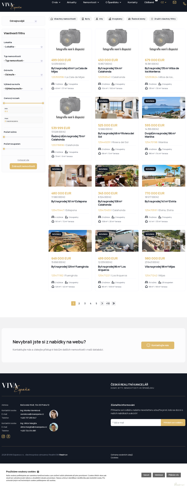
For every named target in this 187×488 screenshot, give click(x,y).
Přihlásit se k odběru (173, 422)
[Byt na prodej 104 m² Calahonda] (117, 41)
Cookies (114, 457)
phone (184, 3)
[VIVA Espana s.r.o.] (12, 7)
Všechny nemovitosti (64, 19)
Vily (99, 19)
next (102, 303)
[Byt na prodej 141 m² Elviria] (161, 176)
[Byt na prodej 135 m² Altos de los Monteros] (163, 41)
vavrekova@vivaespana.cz (32, 414)
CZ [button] (162, 2)
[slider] (4, 103)
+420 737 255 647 (28, 417)
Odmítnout (159, 475)
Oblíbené (149, 2)
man (63, 454)
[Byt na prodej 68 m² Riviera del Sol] (114, 108)
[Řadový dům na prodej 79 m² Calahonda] (70, 109)
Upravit (146, 475)
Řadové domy (135, 19)
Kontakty (132, 2)
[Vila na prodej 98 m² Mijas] (161, 241)
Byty (86, 19)
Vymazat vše (23, 160)
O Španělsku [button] (112, 2)
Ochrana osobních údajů (122, 454)
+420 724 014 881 (28, 430)
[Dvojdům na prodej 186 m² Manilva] (161, 108)
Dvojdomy (115, 19)
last (113, 303)
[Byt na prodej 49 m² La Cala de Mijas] (70, 41)
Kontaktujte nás (160, 345)
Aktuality (71, 2)
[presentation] (99, 108)
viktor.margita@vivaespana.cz (33, 427)
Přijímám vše (174, 475)
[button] (23, 21)
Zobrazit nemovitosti (23, 166)
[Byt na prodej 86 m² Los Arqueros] (114, 241)
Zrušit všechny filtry (161, 19)
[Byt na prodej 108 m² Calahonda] (114, 176)
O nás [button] (55, 2)
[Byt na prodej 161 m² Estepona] (68, 176)
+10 (108, 303)
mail (174, 2)
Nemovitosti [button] (89, 2)
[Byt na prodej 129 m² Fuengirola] (68, 241)
